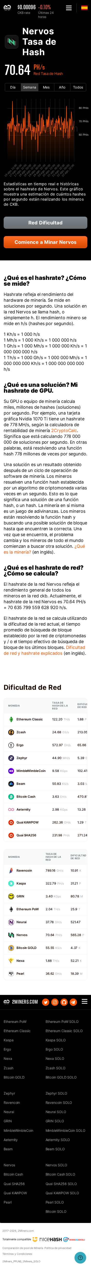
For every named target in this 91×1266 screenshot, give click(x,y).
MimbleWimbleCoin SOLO (65, 1130)
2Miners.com (26, 1230)
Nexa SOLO (55, 1058)
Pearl (20, 973)
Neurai (21, 922)
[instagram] (54, 1002)
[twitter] (45, 1002)
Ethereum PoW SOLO (62, 1021)
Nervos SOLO (56, 1165)
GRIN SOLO (55, 1121)
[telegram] (73, 1002)
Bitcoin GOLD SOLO (61, 1077)
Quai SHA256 (26, 835)
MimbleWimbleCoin (31, 771)
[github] (64, 1002)
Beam (21, 784)
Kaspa (21, 883)
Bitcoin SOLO (56, 1211)
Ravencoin (24, 870)
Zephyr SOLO (56, 1093)
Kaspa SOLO (56, 1040)
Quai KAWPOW (28, 822)
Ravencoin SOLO (59, 1102)
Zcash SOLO (56, 1068)
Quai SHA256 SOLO (61, 1184)
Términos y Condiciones (17, 1254)
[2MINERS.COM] (9, 8)
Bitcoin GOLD (26, 948)
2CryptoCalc (64, 430)
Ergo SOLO (54, 1049)
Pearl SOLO (55, 1202)
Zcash (21, 732)
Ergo (20, 745)
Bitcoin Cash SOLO (60, 1174)
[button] (69, 8)
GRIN (20, 896)
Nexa (20, 961)
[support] (80, 1258)
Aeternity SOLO (58, 1140)
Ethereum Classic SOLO (64, 1031)
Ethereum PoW (28, 909)
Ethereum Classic (30, 719)
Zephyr (22, 758)
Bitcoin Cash (26, 796)
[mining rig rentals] (74, 1239)
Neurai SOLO (56, 1112)
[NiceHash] (47, 1239)
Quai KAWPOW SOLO (62, 1193)
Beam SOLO (55, 1149)
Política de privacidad (57, 1248)
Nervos (22, 935)
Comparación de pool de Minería (22, 1248)
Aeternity (23, 809)
